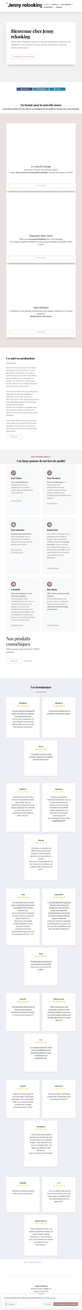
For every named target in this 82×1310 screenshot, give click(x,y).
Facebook (25, 89)
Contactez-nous (17, 552)
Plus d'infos (41, 186)
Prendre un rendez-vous (24, 56)
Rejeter (49, 1304)
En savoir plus (16, 501)
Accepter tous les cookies (67, 1304)
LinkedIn (58, 89)
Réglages (11, 1304)
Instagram (42, 89)
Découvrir (14, 661)
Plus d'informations (48, 1298)
